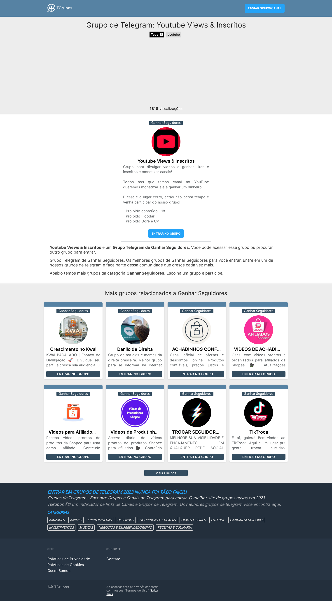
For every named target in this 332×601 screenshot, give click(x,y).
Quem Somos (58, 570)
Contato (113, 559)
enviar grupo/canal (264, 8)
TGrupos (64, 8)
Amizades (57, 520)
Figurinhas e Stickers (157, 520)
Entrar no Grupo (73, 374)
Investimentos (61, 527)
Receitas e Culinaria (174, 527)
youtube (174, 34)
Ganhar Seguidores (246, 520)
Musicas (86, 527)
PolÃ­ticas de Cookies (65, 564)
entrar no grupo (166, 233)
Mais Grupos (166, 473)
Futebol (217, 520)
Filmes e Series (193, 520)
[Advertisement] (166, 72)
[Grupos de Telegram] (51, 8)
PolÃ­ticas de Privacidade (68, 559)
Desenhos (125, 520)
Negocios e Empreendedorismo (125, 527)
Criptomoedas (99, 520)
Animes (76, 520)
